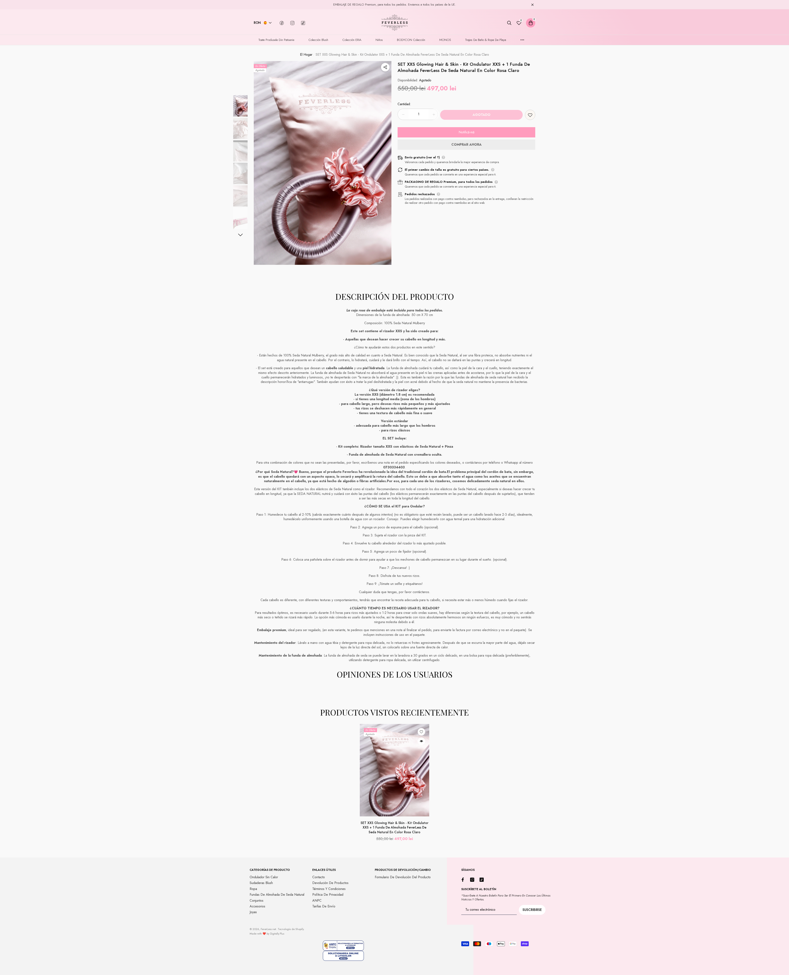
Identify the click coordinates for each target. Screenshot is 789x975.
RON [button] (257, 23)
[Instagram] (473, 880)
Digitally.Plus (277, 934)
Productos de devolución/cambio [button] (403, 870)
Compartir (385, 67)
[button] (270, 23)
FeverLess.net (268, 929)
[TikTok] (482, 880)
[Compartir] (385, 67)
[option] (322, 163)
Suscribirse (532, 909)
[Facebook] (463, 880)
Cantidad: (404, 104)
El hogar (306, 54)
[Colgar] (532, 4)
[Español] (265, 23)
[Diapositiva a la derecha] (240, 234)
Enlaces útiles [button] (324, 870)
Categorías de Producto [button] (270, 870)
